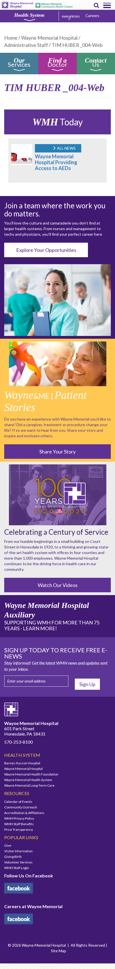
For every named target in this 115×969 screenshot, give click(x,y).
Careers (92, 15)
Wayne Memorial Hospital (49, 38)
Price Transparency (18, 829)
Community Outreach (20, 807)
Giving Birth (13, 857)
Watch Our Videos (58, 585)
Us (96, 63)
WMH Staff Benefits (19, 824)
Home (11, 38)
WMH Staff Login (16, 868)
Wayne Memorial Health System (28, 780)
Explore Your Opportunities (46, 250)
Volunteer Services (18, 862)
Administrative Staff (26, 45)
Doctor (57, 63)
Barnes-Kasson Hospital (22, 763)
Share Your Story (57, 451)
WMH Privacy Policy (19, 818)
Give (7, 845)
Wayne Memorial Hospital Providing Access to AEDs (56, 162)
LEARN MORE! (40, 628)
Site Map (58, 950)
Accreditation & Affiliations (24, 813)
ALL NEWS (66, 148)
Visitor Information (18, 851)
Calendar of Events (18, 801)
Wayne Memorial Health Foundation (31, 774)
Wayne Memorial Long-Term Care (29, 785)
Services (19, 63)
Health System (29, 15)
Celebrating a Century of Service (56, 532)
